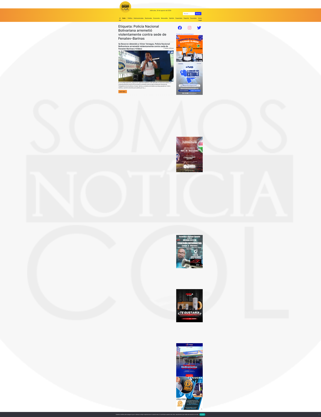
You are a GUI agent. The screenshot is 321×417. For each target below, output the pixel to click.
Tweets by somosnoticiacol (185, 34)
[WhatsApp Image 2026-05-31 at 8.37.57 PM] (189, 154)
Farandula (193, 18)
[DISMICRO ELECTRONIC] (189, 48)
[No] (319, 414)
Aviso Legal (200, 19)
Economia (156, 18)
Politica (130, 18)
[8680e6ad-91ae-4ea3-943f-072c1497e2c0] (189, 393)
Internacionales (139, 18)
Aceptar (202, 414)
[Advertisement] (189, 105)
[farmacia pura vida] (189, 360)
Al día (120, 19)
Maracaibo (164, 18)
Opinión (171, 18)
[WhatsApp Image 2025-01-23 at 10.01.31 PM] (189, 305)
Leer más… (122, 92)
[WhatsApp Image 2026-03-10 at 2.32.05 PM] (189, 78)
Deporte (186, 18)
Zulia (123, 18)
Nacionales (148, 18)
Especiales (178, 18)
